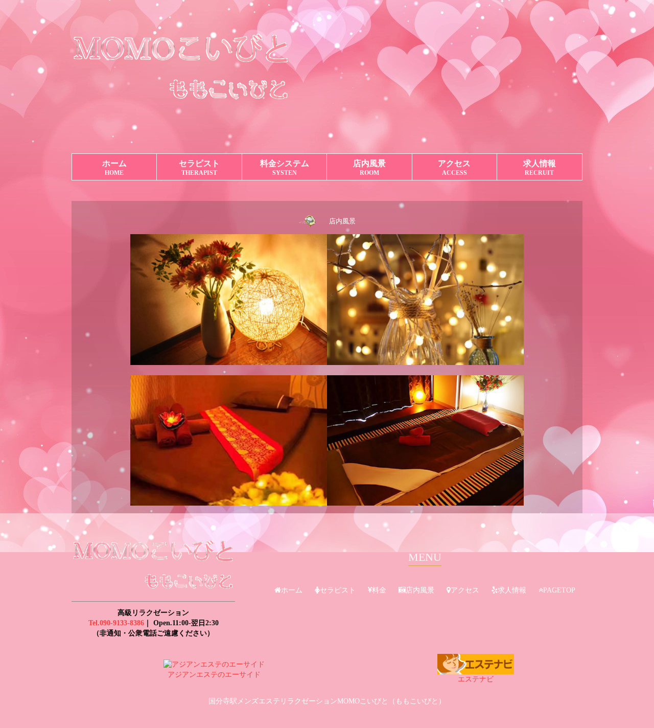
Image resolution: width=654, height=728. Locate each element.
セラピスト (199, 167)
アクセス (454, 167)
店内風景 (369, 167)
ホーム (114, 167)
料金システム (284, 167)
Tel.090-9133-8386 (116, 623)
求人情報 (539, 167)
